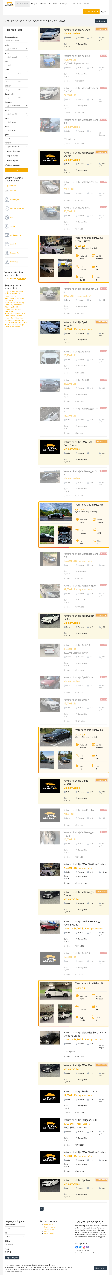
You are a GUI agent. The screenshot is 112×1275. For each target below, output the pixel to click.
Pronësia (8, 143)
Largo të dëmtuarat (13, 151)
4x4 (25, 322)
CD (12, 311)
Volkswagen (15, 199)
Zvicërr (21, 278)
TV (19, 294)
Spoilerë (7, 311)
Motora (43, 4)
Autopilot (15, 324)
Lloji (6, 61)
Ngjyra (7, 118)
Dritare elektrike (10, 298)
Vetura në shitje (22, 4)
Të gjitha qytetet (10, 278)
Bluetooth (13, 294)
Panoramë (19, 291)
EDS (23, 313)
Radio (7, 294)
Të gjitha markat (10, 186)
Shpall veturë (48, 1225)
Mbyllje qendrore (16, 305)
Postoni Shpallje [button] (91, 11)
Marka (7, 45)
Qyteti (7, 135)
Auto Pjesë (53, 4)
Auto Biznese (76, 4)
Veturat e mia (49, 1229)
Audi (13, 190)
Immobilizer (9, 300)
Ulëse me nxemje (16, 316)
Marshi (7, 110)
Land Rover (15, 235)
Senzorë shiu (13, 322)
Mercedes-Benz (17, 208)
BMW (13, 217)
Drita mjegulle (10, 307)
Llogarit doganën (12, 1258)
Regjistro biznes (50, 1227)
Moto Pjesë (64, 4)
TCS (6, 322)
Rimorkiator (19, 318)
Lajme (86, 4)
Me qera (34, 4)
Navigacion (23, 324)
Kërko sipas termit (11, 37)
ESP (17, 307)
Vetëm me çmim (12, 160)
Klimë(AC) (20, 298)
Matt (19, 309)
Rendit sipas (100, 21)
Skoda (13, 226)
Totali (7, 1249)
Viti (6, 78)
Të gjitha (8, 291)
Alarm (7, 305)
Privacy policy (49, 1233)
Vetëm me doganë (13, 165)
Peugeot (14, 253)
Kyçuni (103, 11)
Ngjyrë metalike (18, 320)
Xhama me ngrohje (11, 302)
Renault (14, 262)
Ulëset (7, 126)
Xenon (20, 322)
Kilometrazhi (9, 94)
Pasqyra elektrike (11, 309)
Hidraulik (8, 324)
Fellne (7, 316)
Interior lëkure (9, 318)
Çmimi (7, 70)
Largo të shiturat (12, 156)
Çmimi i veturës (10, 1225)
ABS (13, 291)
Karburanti (8, 102)
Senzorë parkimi (10, 296)
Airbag (21, 302)
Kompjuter (8, 320)
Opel (13, 244)
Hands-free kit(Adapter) (13, 313)
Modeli (7, 53)
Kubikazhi (8, 86)
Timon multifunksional (12, 327)
